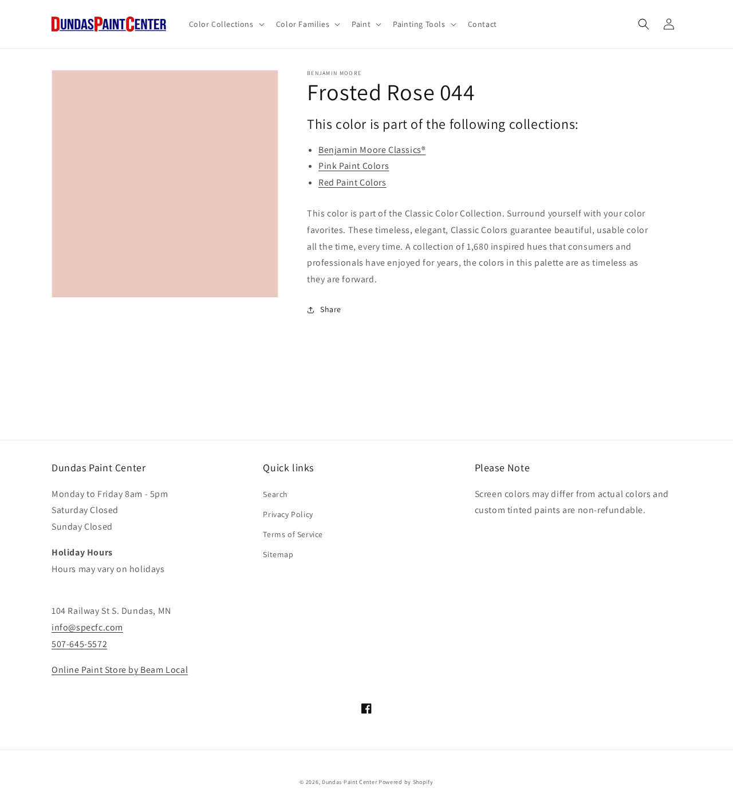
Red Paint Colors (352, 182)
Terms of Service (293, 534)
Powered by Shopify (406, 782)
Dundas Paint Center (349, 782)
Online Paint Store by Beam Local (120, 670)
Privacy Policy (288, 514)
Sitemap (278, 554)
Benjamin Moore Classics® (371, 150)
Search (275, 494)
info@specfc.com (87, 627)
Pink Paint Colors (353, 166)
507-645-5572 (79, 644)
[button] (225, 24)
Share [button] (330, 309)
